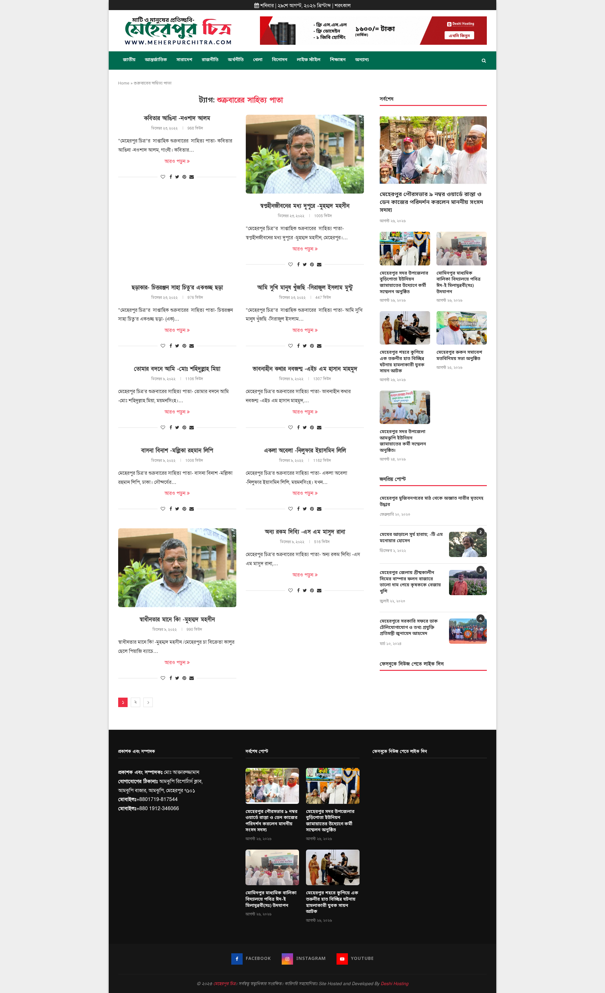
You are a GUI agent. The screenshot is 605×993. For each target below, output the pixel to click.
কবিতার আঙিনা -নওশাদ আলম (177, 118)
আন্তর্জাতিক (156, 60)
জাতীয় (129, 60)
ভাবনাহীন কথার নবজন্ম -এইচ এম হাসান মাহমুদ (305, 369)
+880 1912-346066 (157, 808)
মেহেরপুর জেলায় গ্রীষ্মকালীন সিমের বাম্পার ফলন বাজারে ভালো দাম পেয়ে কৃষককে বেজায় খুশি (410, 582)
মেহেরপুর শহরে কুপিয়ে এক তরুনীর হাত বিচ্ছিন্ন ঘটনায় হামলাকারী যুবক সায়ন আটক (402, 362)
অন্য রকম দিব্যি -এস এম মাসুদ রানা (305, 532)
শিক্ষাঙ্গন (338, 60)
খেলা (257, 60)
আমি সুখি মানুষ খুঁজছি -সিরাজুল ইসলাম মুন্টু (305, 287)
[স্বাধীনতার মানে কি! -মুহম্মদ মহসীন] (177, 567)
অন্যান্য (362, 60)
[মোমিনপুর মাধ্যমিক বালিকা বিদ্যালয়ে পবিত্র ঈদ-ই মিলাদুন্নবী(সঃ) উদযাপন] (461, 248)
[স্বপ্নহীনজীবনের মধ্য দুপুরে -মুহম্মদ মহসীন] (305, 154)
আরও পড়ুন (174, 161)
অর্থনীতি (236, 60)
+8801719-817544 (157, 799)
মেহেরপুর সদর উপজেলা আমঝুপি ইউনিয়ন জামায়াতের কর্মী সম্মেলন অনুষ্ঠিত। (403, 441)
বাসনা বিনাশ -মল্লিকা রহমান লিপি (177, 450)
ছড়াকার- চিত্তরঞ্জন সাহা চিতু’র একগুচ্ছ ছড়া (177, 287)
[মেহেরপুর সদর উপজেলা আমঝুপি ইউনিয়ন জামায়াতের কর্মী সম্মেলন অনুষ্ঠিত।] (405, 407)
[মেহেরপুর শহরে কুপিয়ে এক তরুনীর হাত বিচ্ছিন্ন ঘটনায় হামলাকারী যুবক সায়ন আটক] (405, 328)
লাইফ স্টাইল (308, 60)
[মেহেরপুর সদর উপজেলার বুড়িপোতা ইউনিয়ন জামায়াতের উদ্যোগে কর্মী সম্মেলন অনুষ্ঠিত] (405, 248)
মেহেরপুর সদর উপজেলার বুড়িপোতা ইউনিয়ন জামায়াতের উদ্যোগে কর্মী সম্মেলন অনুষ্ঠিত (404, 282)
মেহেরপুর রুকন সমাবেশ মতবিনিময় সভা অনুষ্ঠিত (459, 356)
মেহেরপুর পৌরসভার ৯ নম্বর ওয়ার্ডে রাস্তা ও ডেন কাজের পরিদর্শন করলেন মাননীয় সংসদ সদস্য (431, 202)
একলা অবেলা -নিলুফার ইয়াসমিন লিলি (305, 450)
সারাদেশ (184, 60)
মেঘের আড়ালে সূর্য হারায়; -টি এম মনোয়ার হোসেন (411, 538)
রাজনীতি (210, 60)
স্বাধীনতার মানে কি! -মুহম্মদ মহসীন (177, 619)
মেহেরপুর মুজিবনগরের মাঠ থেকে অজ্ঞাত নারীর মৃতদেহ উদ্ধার (431, 502)
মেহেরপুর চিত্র (224, 984)
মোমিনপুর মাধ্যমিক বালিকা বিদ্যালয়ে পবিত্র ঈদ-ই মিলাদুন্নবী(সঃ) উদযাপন (458, 282)
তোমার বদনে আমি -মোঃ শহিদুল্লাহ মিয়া (177, 369)
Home (124, 83)
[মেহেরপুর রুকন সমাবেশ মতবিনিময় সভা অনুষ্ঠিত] (461, 328)
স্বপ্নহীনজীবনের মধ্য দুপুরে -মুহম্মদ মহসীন (304, 206)
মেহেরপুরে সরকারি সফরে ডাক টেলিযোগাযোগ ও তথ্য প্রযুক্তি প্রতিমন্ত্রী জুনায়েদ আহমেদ (409, 627)
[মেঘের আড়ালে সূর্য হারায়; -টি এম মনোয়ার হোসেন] (468, 544)
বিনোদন (279, 60)
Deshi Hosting (394, 984)
